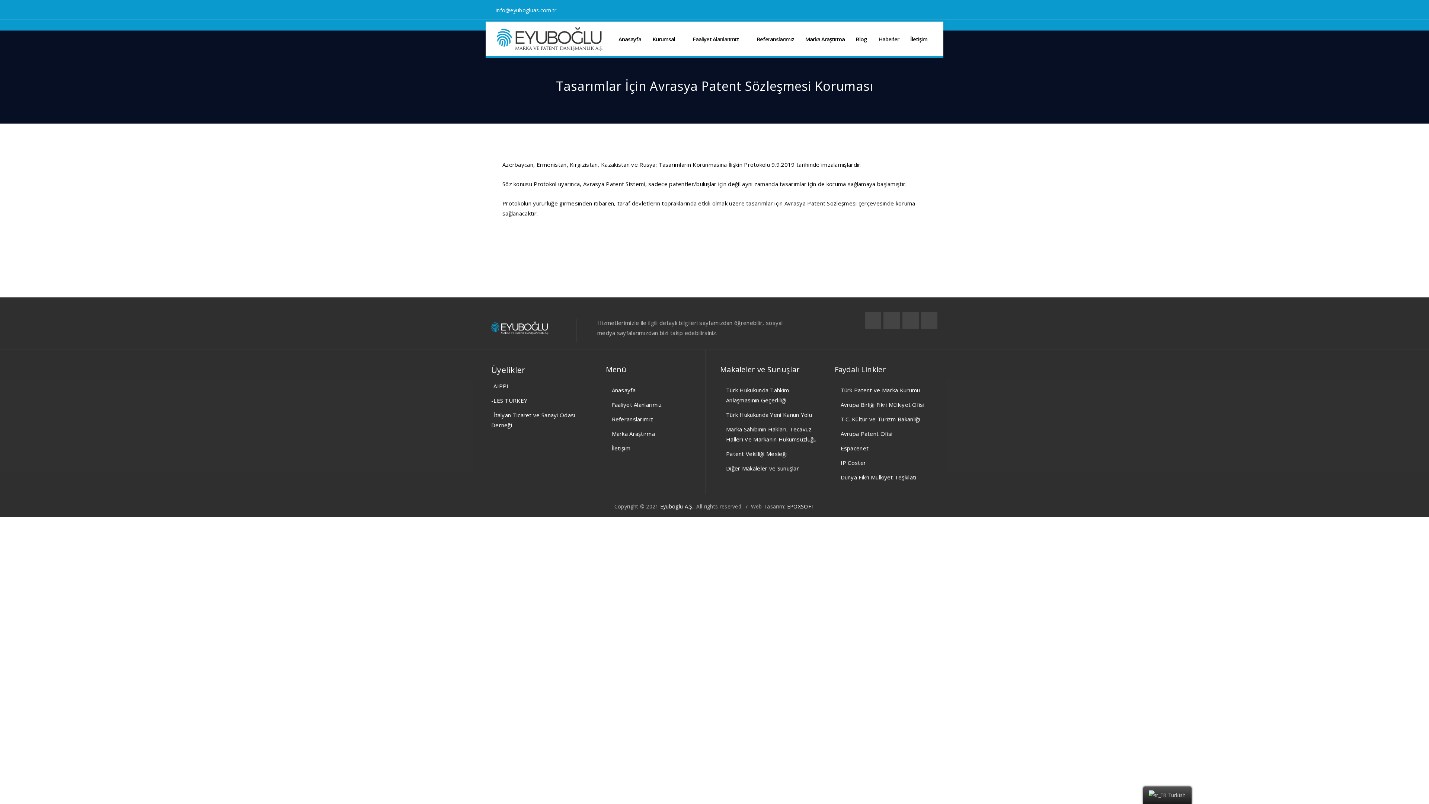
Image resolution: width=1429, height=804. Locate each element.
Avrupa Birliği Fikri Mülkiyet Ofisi (883, 404)
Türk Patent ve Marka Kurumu (880, 390)
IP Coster (853, 462)
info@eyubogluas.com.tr (526, 10)
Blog (861, 39)
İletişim (918, 39)
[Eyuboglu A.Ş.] (550, 39)
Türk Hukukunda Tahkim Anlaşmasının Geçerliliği (757, 395)
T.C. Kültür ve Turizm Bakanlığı (880, 419)
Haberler (889, 39)
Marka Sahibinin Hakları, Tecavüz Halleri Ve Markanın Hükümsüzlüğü (771, 434)
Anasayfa (629, 39)
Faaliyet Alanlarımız (716, 39)
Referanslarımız (775, 39)
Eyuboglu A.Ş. (677, 506)
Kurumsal (664, 39)
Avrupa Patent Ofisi (867, 433)
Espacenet (855, 448)
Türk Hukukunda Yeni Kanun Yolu (769, 414)
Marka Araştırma (825, 39)
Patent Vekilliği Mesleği (756, 453)
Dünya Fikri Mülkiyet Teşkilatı (879, 477)
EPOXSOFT (801, 506)
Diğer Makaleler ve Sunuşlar (762, 468)
